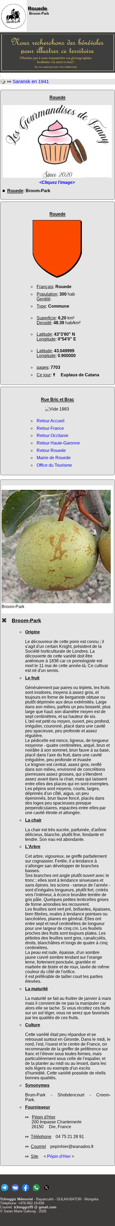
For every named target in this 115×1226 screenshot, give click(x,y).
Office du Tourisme (54, 465)
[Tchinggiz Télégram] (4, 1191)
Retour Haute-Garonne (58, 443)
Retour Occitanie (52, 435)
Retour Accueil (50, 421)
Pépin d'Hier (59, 1156)
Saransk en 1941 (31, 81)
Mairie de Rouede (54, 457)
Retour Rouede (51, 450)
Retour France (50, 428)
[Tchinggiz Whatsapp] (36, 1191)
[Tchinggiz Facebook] (25, 1191)
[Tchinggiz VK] (15, 1191)
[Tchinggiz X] (46, 1191)
